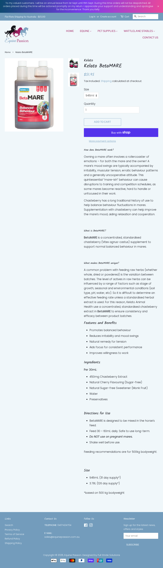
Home (70, 31)
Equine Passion (72, 555)
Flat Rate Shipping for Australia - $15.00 (25, 16)
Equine (85, 31)
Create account (108, 16)
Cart (127, 16)
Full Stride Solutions (109, 555)
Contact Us (150, 37)
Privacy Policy (12, 529)
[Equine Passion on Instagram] (91, 525)
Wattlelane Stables (138, 31)
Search (9, 525)
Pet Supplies (107, 31)
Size (86, 89)
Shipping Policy (13, 543)
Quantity (89, 104)
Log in (92, 16)
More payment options (102, 141)
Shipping (106, 81)
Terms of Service (14, 534)
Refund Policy (12, 538)
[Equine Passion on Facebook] (86, 525)
